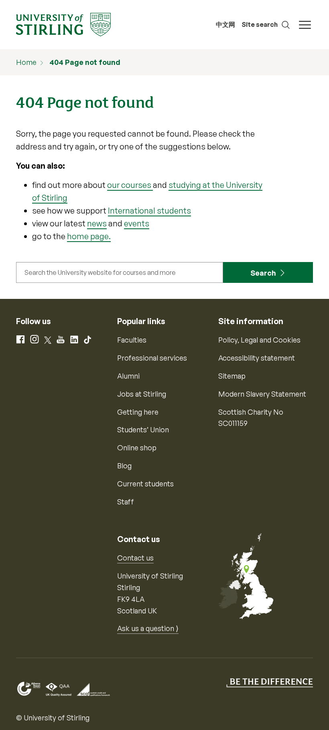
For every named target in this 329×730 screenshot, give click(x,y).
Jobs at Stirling (141, 393)
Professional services (152, 357)
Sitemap (232, 375)
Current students (145, 483)
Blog (124, 465)
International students (149, 211)
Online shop (136, 447)
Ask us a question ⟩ (148, 628)
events (136, 223)
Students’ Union (143, 429)
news (97, 223)
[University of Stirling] (63, 23)
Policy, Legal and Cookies (259, 339)
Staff (125, 501)
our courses (130, 185)
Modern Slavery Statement (262, 393)
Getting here (137, 411)
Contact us (135, 557)
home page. (89, 236)
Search (263, 272)
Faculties (131, 339)
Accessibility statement (256, 357)
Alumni (128, 375)
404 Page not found (84, 62)
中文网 (225, 24)
